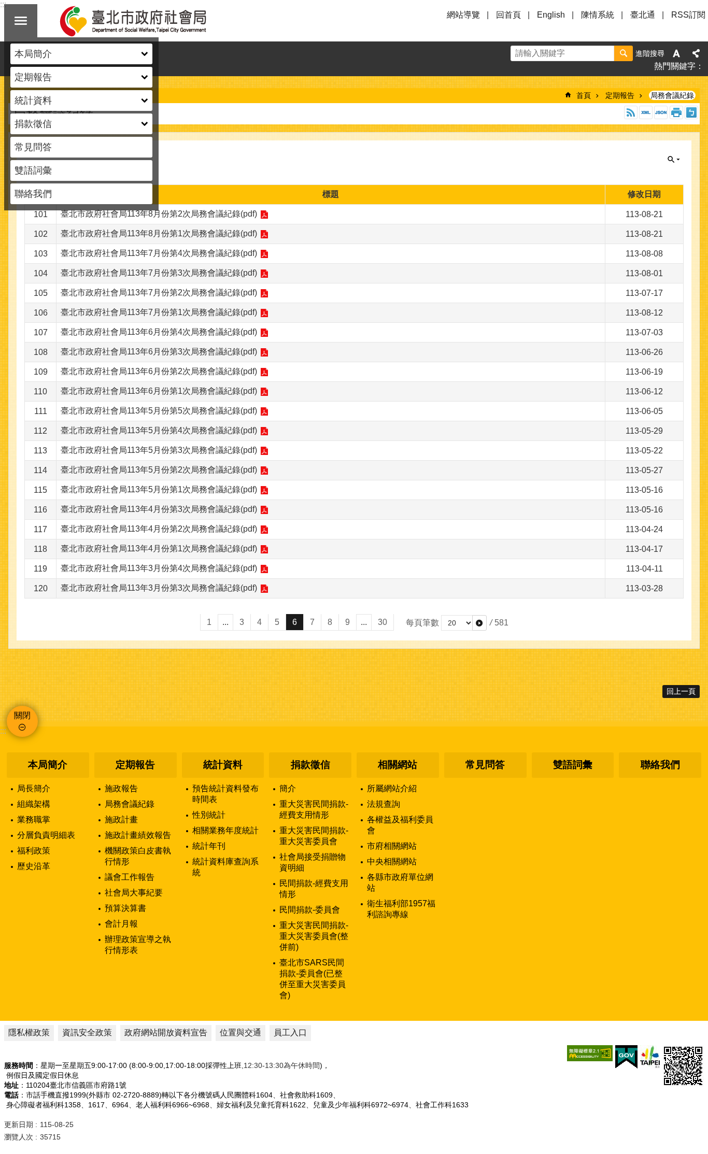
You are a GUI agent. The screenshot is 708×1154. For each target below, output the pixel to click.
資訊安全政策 (87, 1032)
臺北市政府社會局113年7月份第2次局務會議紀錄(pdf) (159, 292)
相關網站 (397, 764)
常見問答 (33, 147)
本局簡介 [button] (33, 54)
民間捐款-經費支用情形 (313, 889)
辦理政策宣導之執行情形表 (138, 944)
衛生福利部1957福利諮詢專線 (401, 909)
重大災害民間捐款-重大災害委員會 (313, 836)
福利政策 (33, 850)
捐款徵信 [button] (33, 124)
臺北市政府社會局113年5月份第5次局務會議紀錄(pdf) (159, 410)
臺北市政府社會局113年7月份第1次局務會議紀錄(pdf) (159, 312)
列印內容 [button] (676, 112)
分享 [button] (696, 53)
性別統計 (208, 814)
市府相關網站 (392, 846)
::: (3, 730)
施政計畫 (121, 819)
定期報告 (619, 95)
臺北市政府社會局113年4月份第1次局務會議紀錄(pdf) (159, 548)
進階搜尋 (649, 53)
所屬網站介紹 (392, 788)
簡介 (287, 788)
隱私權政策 (29, 1032)
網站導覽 (463, 14)
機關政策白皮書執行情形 (138, 856)
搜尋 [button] (623, 53)
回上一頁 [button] (681, 691)
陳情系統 (597, 14)
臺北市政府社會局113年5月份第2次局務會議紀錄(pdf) (159, 469)
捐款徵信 (310, 764)
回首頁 (508, 14)
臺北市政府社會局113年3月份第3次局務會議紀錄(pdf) (159, 587)
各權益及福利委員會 (400, 825)
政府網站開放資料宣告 (165, 1032)
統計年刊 (208, 846)
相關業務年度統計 (225, 830)
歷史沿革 (33, 866)
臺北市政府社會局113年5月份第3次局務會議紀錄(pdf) (159, 450)
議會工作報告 (129, 877)
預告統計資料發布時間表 (225, 794)
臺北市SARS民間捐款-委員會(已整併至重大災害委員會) (312, 979)
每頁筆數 (422, 622)
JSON (661, 112)
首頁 (583, 95)
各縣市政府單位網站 (400, 882)
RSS (631, 112)
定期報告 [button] (33, 77)
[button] (479, 623)
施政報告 (121, 788)
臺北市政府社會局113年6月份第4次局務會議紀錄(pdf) (159, 331)
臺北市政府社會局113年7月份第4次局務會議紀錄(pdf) (159, 253)
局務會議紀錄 (672, 95)
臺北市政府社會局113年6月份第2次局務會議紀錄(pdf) (159, 371)
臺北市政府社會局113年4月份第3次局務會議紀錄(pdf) (159, 509)
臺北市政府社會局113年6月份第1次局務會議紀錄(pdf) (159, 391)
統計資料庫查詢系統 (225, 867)
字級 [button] (676, 53)
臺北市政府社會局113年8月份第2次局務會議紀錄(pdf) (159, 213)
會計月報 (121, 923)
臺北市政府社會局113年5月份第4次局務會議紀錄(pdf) (159, 430)
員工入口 (290, 1032)
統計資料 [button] (33, 100)
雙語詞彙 (33, 170)
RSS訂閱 (688, 14)
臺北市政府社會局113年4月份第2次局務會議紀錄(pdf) (159, 528)
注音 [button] (691, 112)
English (551, 14)
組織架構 (33, 804)
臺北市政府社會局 (145, 20)
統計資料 (223, 764)
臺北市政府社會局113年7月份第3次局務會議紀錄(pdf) (159, 272)
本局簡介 (47, 764)
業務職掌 (33, 819)
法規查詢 (383, 804)
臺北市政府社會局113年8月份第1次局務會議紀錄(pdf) (159, 233)
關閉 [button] (20, 20)
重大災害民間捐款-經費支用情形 (313, 809)
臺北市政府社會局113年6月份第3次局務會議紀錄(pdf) (159, 351)
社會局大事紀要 (134, 892)
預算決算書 (125, 908)
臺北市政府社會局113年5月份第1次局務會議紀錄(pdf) (159, 489)
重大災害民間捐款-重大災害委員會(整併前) (313, 936)
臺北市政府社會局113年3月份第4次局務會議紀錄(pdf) (159, 568)
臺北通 (642, 14)
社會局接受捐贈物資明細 (312, 862)
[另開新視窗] (590, 1053)
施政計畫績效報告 (138, 835)
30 (382, 622)
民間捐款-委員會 (309, 909)
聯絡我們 (33, 194)
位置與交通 (240, 1032)
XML (646, 112)
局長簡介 (33, 788)
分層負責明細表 (46, 835)
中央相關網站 (392, 861)
